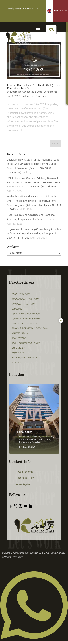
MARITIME (16, 309)
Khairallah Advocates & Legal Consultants (33, 91)
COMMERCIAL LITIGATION (25, 299)
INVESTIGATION (19, 333)
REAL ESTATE (18, 338)
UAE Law (41, 96)
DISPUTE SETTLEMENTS (24, 323)
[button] (49, 11)
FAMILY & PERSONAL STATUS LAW (29, 328)
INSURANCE (17, 352)
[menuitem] (51, 30)
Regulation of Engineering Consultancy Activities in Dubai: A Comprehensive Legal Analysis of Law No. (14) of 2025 (34, 233)
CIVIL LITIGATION (20, 294)
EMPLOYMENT (19, 348)
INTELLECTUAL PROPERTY (25, 343)
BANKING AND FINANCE (24, 357)
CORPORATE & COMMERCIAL (26, 313)
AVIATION (16, 362)
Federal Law (28, 96)
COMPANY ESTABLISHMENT (26, 318)
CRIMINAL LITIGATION (23, 304)
